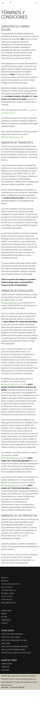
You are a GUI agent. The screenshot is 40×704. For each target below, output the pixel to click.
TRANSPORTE (5, 667)
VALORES (4, 614)
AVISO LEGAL (5, 687)
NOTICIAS (4, 617)
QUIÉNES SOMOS (6, 611)
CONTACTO (4, 623)
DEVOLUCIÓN (5, 670)
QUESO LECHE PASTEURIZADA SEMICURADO (14, 646)
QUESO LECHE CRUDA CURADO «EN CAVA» (14, 640)
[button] (3, 3)
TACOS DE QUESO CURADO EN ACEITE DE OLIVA (15, 653)
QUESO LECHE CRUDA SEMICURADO (12, 634)
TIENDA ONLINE (5, 620)
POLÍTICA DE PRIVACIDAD (17, 687)
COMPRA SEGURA (6, 664)
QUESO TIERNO (5, 643)
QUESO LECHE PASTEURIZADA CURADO (13, 650)
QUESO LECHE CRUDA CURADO (10, 637)
